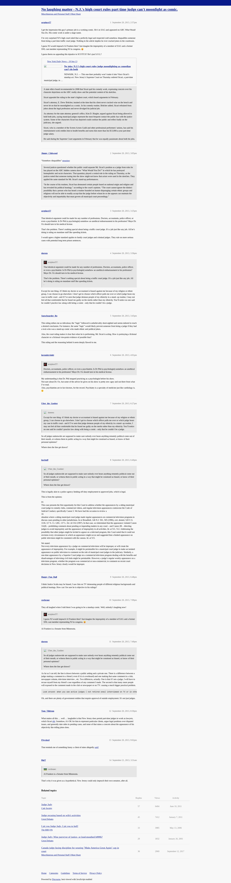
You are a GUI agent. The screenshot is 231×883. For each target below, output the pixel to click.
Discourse (56, 879)
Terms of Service (80, 873)
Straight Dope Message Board (14, 3)
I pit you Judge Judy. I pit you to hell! (59, 826)
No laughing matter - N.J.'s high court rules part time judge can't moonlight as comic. (109, 9)
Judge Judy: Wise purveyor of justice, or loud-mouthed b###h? (72, 837)
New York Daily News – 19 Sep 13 (62, 61)
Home (44, 873)
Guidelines (65, 873)
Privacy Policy (96, 873)
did (53, 721)
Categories (53, 873)
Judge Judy (46, 804)
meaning (66, 160)
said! (97, 747)
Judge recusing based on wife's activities (61, 815)
